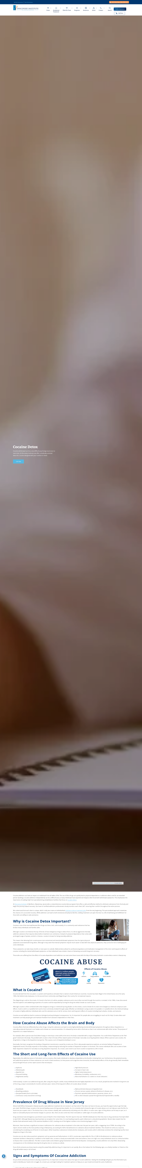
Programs (77, 10)
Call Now (120, 13)
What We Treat (67, 10)
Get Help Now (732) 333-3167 (120, 2)
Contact (101, 10)
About (93, 10)
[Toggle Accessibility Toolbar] (4, 1156)
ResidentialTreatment (56, 11)
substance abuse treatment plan (75, 910)
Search (110, 10)
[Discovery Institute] (26, 8)
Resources (86, 10)
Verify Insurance (18, 2)
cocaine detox (72, 900)
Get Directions (29, 2)
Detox (48, 10)
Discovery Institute (21, 904)
